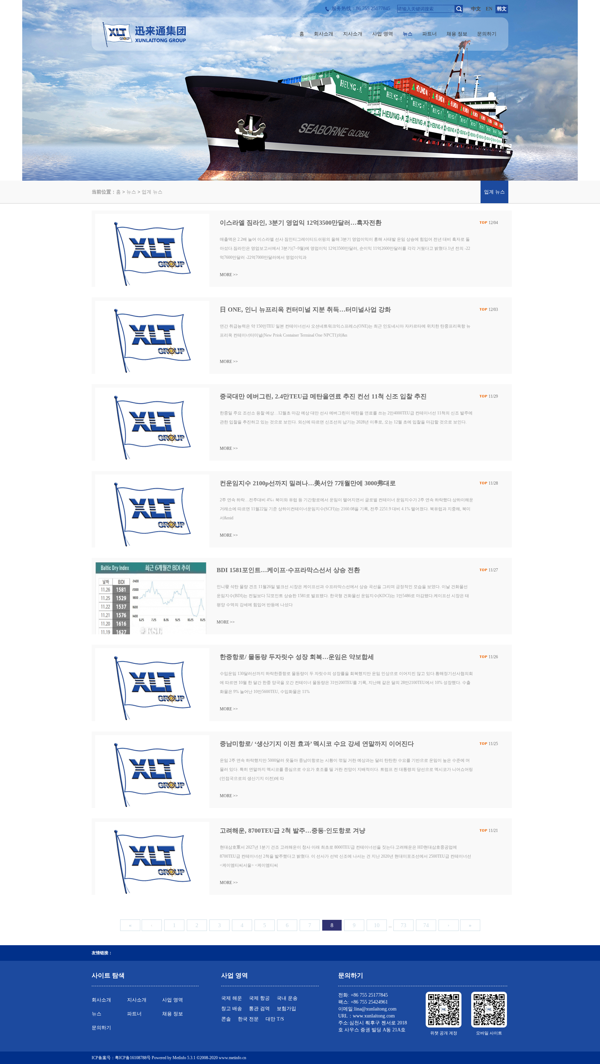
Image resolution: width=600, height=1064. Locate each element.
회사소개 (101, 1000)
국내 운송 (287, 998)
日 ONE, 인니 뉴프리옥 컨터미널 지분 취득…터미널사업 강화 (305, 309)
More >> (229, 274)
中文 (476, 8)
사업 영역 (172, 1000)
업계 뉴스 (152, 192)
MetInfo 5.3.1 (184, 1057)
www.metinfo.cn (232, 1057)
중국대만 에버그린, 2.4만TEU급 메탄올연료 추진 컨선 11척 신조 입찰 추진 (323, 396)
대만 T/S (275, 1019)
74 (426, 925)
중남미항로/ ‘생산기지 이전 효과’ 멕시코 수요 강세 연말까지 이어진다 (317, 743)
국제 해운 (231, 998)
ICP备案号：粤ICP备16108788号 (121, 1057)
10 (377, 925)
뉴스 (131, 192)
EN (489, 8)
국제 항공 (259, 998)
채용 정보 (172, 1013)
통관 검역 (259, 1008)
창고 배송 (231, 1008)
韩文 (502, 8)
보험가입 (286, 1008)
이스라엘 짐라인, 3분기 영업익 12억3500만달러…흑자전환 (301, 222)
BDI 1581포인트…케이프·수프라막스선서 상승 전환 (288, 570)
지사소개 (137, 1000)
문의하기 (101, 1027)
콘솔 (226, 1019)
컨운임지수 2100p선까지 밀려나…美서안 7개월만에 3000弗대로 (308, 483)
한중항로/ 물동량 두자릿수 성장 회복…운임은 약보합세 (297, 656)
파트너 (134, 1013)
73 (403, 925)
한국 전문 (248, 1019)
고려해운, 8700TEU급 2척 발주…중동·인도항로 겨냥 (292, 830)
